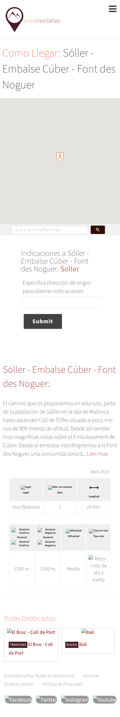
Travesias (18, 644)
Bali (83, 644)
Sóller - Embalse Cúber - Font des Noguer (59, 69)
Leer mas (97, 453)
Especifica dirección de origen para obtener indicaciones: (57, 286)
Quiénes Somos (19, 684)
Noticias (91, 676)
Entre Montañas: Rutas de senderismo (39, 676)
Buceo (71, 644)
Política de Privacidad (62, 684)
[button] (60, 156)
